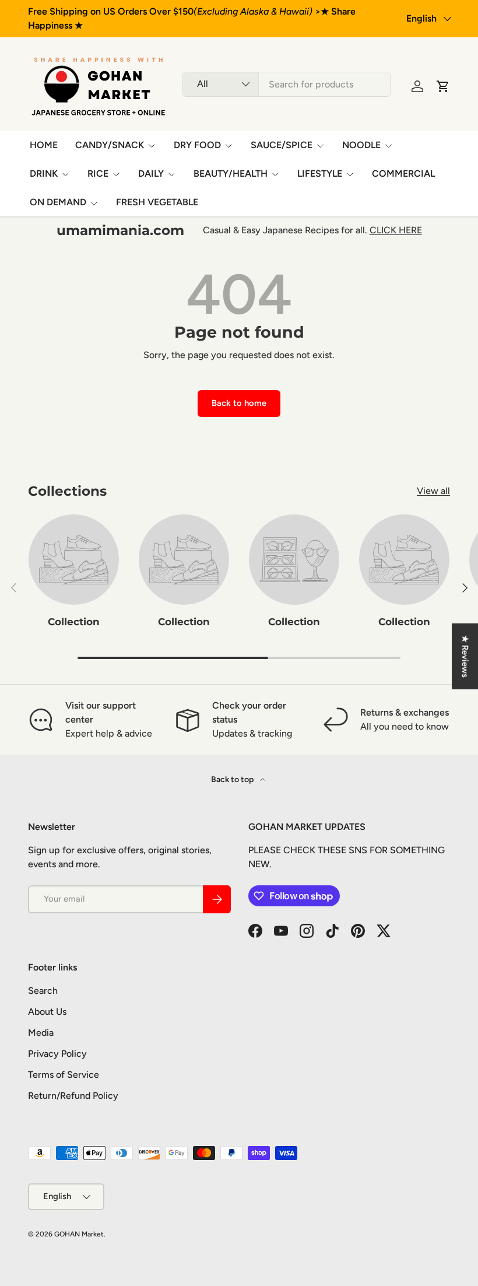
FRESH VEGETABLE (157, 202)
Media (41, 1032)
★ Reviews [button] (465, 656)
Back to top (233, 779)
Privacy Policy (57, 1053)
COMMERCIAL (403, 173)
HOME (44, 144)
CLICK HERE (396, 230)
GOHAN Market (79, 1234)
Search (43, 990)
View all (433, 490)
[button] (443, 86)
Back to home (239, 403)
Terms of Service (63, 1074)
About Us (47, 1011)
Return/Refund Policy (73, 1095)
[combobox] (286, 84)
